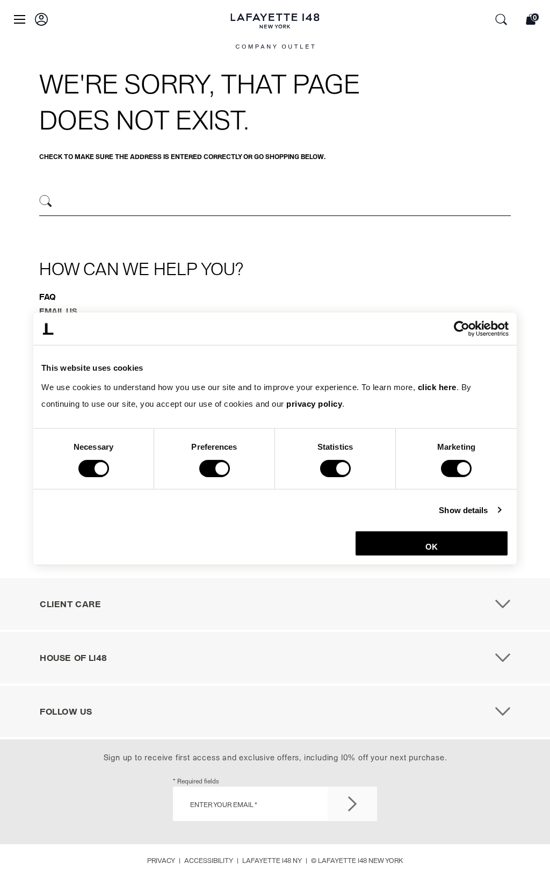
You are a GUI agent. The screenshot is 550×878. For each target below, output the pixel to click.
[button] (41, 19)
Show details (463, 509)
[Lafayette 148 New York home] (275, 32)
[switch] (214, 468)
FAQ (47, 296)
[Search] (46, 201)
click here (437, 386)
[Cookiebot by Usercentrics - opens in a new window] (462, 329)
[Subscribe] (352, 804)
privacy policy (314, 403)
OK (431, 546)
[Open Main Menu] (19, 19)
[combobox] (275, 202)
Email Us (58, 311)
